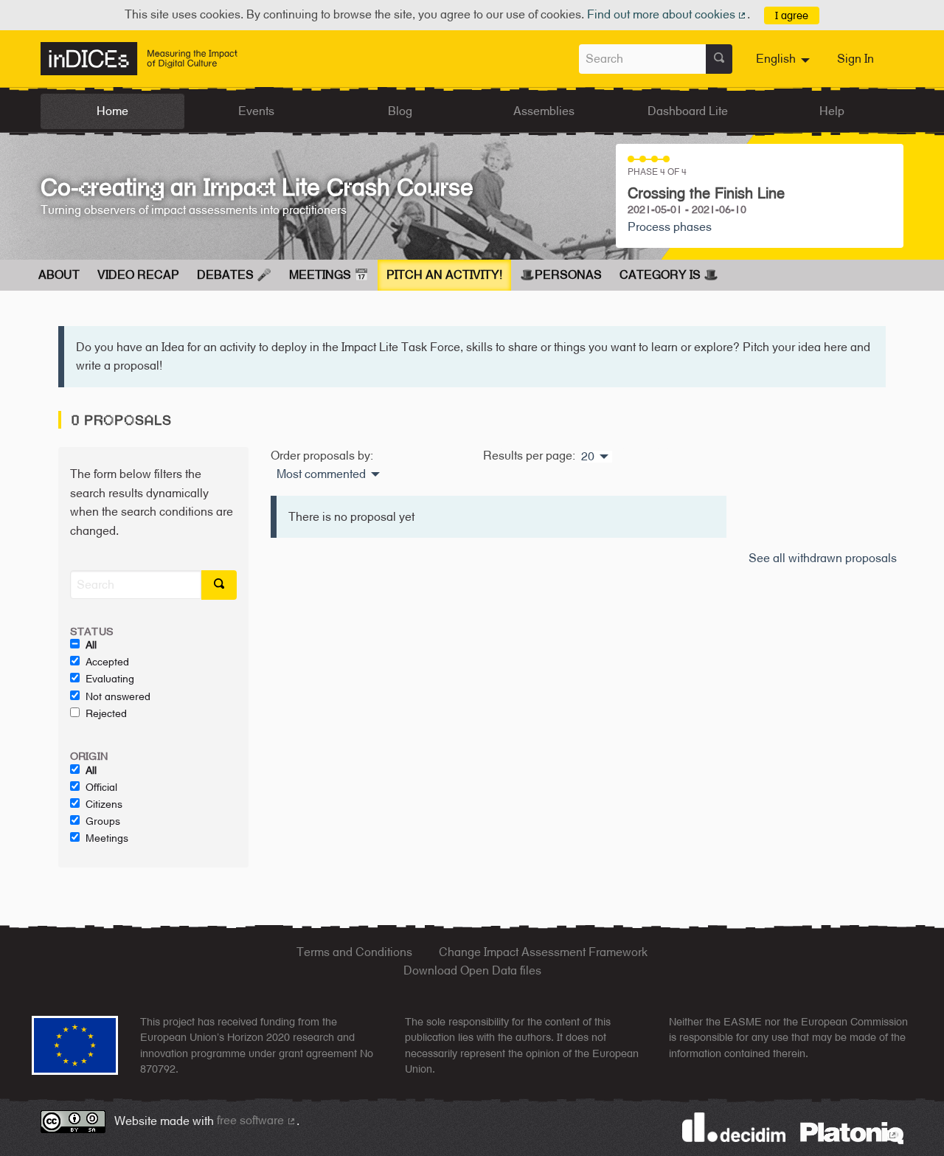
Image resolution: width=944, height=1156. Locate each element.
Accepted (107, 662)
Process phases (670, 227)
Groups (103, 821)
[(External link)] (851, 1132)
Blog (400, 111)
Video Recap (138, 275)
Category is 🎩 (669, 275)
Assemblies (544, 111)
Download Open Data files (472, 970)
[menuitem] (784, 59)
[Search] (719, 59)
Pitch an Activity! (444, 275)
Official (101, 787)
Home (112, 111)
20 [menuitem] (587, 457)
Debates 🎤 (234, 275)
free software (256, 1120)
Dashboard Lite (688, 111)
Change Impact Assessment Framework (543, 952)
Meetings (107, 838)
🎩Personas (561, 275)
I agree (791, 15)
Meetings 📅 (329, 275)
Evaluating (110, 679)
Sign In (855, 59)
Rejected (106, 713)
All (91, 645)
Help (831, 111)
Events (256, 111)
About (59, 275)
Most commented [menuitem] (321, 474)
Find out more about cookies (667, 14)
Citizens (104, 804)
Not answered (118, 696)
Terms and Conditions (354, 952)
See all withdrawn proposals (823, 558)
